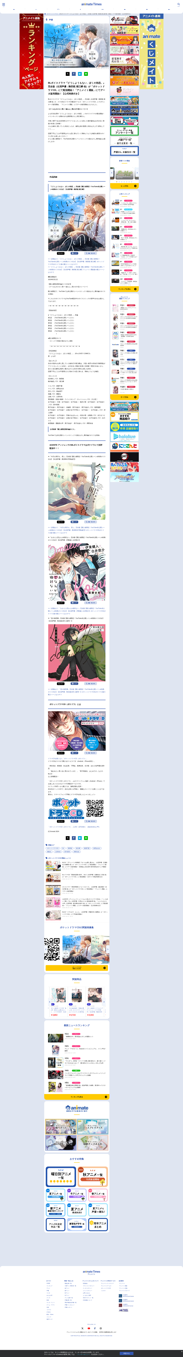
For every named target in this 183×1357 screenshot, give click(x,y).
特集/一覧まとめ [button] (68, 1281)
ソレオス (103, 1290)
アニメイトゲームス (106, 1286)
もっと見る (124, 186)
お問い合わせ (86, 1293)
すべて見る (124, 397)
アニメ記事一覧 (69, 1297)
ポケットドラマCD (52, 848)
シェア (75, 253)
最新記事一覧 (68, 1283)
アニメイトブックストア (107, 1283)
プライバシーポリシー (88, 1286)
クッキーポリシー (87, 1288)
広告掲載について (87, 1300)
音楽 (48, 1307)
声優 (48, 1290)
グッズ (48, 1297)
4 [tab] (124, 181)
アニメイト (122, 1283)
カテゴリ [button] (48, 1281)
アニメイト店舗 (123, 1288)
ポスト (61, 253)
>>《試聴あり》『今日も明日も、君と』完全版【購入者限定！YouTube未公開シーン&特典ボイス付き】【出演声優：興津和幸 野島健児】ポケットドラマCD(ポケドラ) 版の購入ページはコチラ (76, 530)
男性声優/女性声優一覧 (70, 1302)
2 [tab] (119, 181)
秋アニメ (67, 1293)
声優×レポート (68, 1307)
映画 (48, 1300)
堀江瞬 (78, 848)
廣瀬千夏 (86, 848)
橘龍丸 (49, 851)
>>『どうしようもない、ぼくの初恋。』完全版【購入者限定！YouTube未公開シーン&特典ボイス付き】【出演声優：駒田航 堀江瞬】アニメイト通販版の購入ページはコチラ (76, 269)
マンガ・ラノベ (51, 1302)
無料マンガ (49, 1319)
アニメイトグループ (124, 1290)
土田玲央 (58, 851)
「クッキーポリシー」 (83, 1354)
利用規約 (85, 1283)
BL (63, 848)
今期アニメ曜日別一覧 (70, 1286)
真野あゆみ (96, 848)
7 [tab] (132, 181)
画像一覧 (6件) (91, 253)
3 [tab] (122, 181)
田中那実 (67, 851)
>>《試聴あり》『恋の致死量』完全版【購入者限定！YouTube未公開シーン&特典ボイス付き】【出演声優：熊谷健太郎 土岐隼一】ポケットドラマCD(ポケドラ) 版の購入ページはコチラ (76, 691)
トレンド (49, 1317)
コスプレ (49, 1309)
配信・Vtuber (50, 1314)
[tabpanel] (124, 173)
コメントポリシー (87, 1290)
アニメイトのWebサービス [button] (108, 1281)
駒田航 (70, 848)
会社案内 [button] (121, 1281)
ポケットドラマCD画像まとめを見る (76, 968)
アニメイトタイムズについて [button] (90, 1281)
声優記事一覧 (68, 1300)
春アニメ (67, 1288)
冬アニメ (67, 1295)
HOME (48, 1283)
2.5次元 (49, 1312)
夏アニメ (67, 1290)
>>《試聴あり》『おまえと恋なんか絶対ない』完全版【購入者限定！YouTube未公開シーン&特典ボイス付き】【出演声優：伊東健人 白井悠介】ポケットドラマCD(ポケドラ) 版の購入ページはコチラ (77, 611)
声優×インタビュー (70, 1305)
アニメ (48, 1288)
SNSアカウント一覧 (88, 1297)
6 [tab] (129, 181)
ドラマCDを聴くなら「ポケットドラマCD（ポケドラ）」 (68, 758)
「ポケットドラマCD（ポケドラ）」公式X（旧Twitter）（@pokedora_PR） (74, 827)
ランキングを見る (77, 1097)
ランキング (49, 1286)
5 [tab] (127, 181)
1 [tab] (117, 181)
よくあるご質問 (87, 1295)
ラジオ (48, 1293)
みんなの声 (49, 1295)
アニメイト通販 (123, 1286)
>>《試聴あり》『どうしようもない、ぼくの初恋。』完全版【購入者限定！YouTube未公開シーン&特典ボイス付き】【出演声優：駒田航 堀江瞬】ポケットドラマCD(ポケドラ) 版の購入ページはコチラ (76, 261)
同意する (127, 1353)
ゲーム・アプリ (51, 1305)
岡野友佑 (76, 851)
